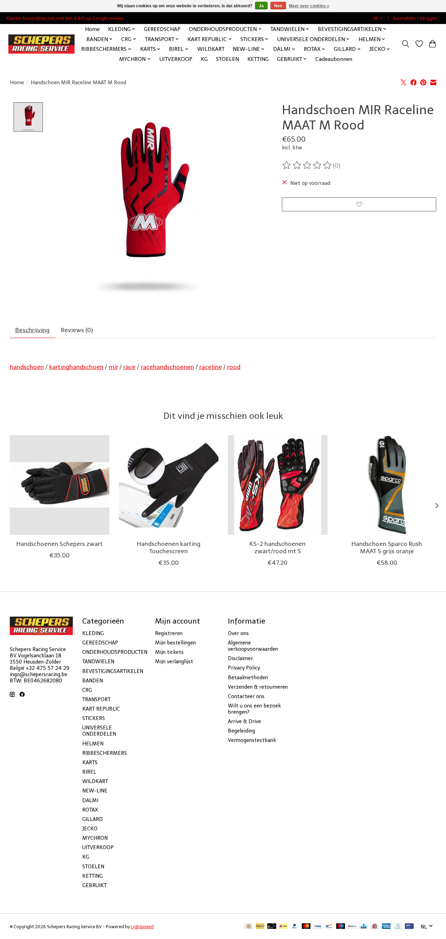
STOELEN (227, 59)
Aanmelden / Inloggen (415, 18)
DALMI (90, 800)
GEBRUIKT (94, 885)
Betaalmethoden (248, 677)
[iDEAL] (283, 926)
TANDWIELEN (98, 661)
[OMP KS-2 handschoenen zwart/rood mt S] (278, 485)
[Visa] (317, 926)
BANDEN (92, 681)
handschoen (27, 367)
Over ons (238, 633)
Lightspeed (142, 926)
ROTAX (90, 810)
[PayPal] (260, 926)
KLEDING (93, 633)
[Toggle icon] (405, 44)
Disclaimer (240, 658)
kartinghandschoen (76, 367)
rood (233, 367)
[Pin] (409, 926)
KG (204, 59)
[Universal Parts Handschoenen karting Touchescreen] (168, 485)
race (129, 367)
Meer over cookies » (309, 5)
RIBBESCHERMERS (104, 753)
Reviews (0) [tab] (77, 330)
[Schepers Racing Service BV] (41, 44)
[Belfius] (352, 926)
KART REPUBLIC (101, 709)
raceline (210, 367)
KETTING (258, 59)
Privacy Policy (244, 668)
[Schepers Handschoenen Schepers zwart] (59, 485)
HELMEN (92, 744)
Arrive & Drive (244, 721)
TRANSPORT (96, 699)
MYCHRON (95, 838)
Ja (261, 5)
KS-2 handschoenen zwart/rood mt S (277, 547)
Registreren (169, 633)
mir (113, 367)
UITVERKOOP (175, 59)
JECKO (90, 828)
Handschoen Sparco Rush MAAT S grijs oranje (387, 547)
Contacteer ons (246, 696)
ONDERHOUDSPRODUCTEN (114, 652)
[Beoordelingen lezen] (307, 165)
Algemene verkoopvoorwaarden (253, 646)
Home (92, 29)
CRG (87, 690)
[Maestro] (340, 926)
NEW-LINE (94, 791)
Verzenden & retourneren (258, 687)
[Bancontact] (329, 926)
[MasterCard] (306, 926)
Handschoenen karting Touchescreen (168, 547)
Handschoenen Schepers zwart (59, 544)
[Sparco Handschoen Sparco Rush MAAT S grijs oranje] (387, 485)
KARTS (90, 762)
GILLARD (92, 819)
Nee (278, 5)
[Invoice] (397, 926)
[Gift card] (374, 926)
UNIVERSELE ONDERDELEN (99, 731)
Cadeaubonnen (333, 59)
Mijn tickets (169, 652)
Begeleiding (241, 731)
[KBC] (363, 926)
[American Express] (386, 926)
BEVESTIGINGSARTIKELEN (112, 671)
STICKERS (93, 718)
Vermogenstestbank (252, 740)
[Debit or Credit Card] (271, 926)
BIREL (89, 772)
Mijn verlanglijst (174, 661)
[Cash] (248, 926)
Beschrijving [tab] (32, 330)
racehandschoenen (167, 367)
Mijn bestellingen (175, 643)
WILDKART (210, 49)
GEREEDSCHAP (162, 29)
